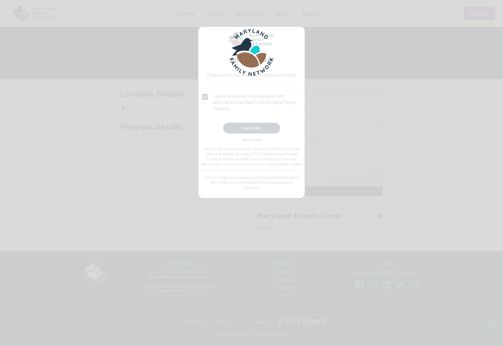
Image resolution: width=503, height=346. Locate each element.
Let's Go (251, 128)
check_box (205, 97)
